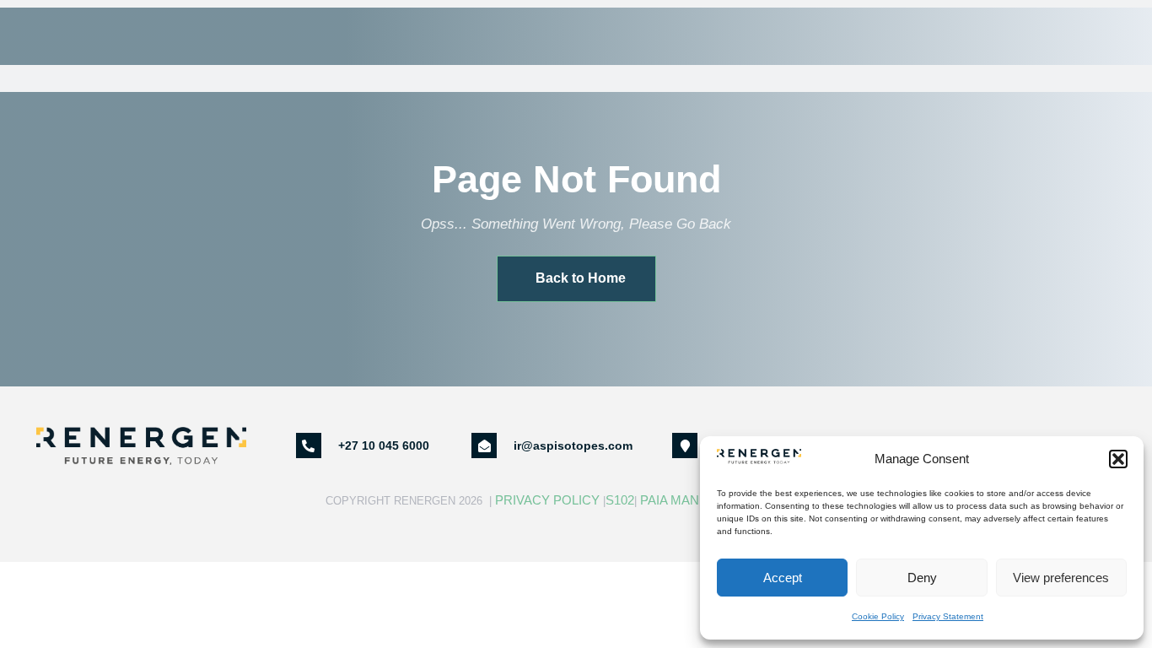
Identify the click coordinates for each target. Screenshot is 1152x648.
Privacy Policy (547, 500)
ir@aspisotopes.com (573, 445)
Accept (782, 577)
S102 (620, 500)
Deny (922, 577)
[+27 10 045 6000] (308, 445)
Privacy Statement (947, 616)
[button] (1118, 459)
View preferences (1061, 577)
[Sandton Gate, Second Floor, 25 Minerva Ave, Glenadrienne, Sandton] (684, 445)
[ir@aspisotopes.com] (484, 445)
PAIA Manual (682, 500)
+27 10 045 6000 (383, 445)
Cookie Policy (878, 616)
